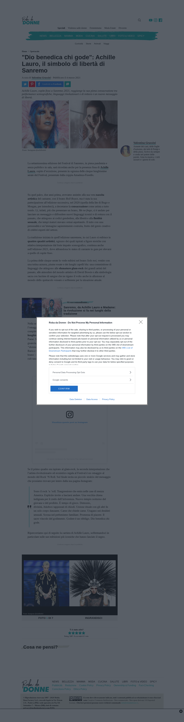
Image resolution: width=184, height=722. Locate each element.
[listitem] (92, 372)
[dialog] (92, 361)
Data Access (92, 399)
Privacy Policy (108, 399)
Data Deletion (76, 399)
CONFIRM (64, 388)
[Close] (141, 323)
